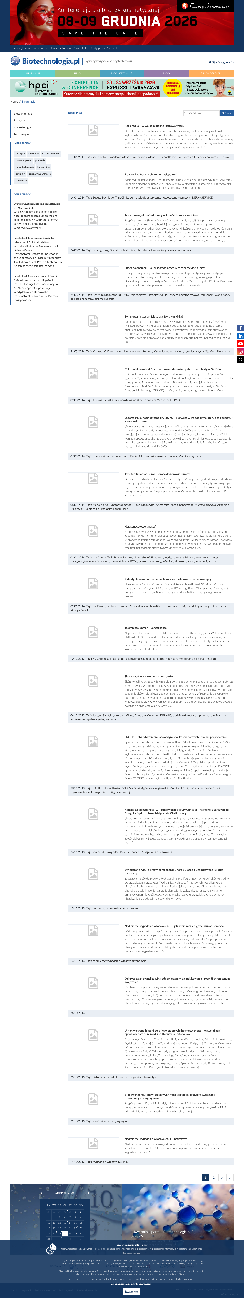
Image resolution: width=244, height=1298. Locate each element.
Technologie (21, 134)
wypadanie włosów (119, 157)
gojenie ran (202, 557)
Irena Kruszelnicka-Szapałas (122, 788)
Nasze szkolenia (61, 48)
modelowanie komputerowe (134, 351)
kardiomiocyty (160, 250)
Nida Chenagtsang (182, 505)
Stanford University (217, 351)
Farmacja (19, 120)
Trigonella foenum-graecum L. (177, 157)
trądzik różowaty (183, 715)
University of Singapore (148, 557)
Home (14, 101)
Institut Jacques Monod (179, 557)
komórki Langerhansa (130, 658)
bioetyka (20, 154)
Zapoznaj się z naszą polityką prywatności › (131, 1284)
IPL (166, 295)
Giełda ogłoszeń (211, 73)
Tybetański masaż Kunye (124, 505)
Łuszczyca (171, 606)
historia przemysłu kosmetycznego (114, 1077)
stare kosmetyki (147, 1077)
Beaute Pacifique (103, 197)
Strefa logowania (222, 62)
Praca (167, 73)
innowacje (33, 154)
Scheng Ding (100, 250)
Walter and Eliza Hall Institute (197, 658)
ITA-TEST (98, 788)
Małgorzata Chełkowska (157, 852)
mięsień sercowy (180, 250)
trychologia (139, 961)
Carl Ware (99, 606)
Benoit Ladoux (123, 557)
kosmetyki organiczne (114, 509)
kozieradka (99, 157)
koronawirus (43, 167)
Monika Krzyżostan (190, 456)
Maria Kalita (100, 505)
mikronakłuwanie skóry (215, 295)
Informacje (32, 73)
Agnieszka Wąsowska (154, 788)
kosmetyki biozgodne (106, 852)
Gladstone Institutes (122, 250)
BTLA (181, 606)
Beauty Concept (130, 852)
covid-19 (20, 174)
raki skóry (172, 658)
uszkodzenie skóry (150, 561)
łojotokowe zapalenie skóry (87, 719)
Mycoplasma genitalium (168, 351)
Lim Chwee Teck (103, 557)
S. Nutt (111, 658)
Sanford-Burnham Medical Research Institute (135, 606)
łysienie (123, 1161)
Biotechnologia (23, 113)
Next (87, 1193)
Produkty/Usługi (122, 73)
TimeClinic (121, 197)
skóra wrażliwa (123, 715)
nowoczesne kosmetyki (176, 197)
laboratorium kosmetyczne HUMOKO (116, 456)
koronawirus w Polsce (40, 174)
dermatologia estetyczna (145, 197)
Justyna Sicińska (103, 400)
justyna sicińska (104, 298)
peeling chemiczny (81, 298)
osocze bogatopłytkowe (185, 295)
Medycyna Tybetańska (155, 505)
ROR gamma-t (79, 610)
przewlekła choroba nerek (122, 908)
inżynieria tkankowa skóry (179, 561)
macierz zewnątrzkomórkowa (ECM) (114, 561)
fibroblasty (143, 250)
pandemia (40, 160)
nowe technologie (25, 167)
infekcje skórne (154, 658)
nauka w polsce (23, 160)
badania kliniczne (50, 154)
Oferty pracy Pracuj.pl (103, 48)
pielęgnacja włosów (145, 157)
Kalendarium (40, 48)
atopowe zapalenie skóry (210, 715)
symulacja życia (194, 351)
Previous (43, 1193)
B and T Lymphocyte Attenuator (206, 606)
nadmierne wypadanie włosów (112, 961)
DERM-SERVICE (202, 197)
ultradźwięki (155, 295)
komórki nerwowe (104, 1121)
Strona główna (21, 48)
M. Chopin (99, 658)
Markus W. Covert (104, 351)
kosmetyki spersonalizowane (159, 456)
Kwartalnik (80, 48)
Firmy (77, 73)
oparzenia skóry (206, 561)
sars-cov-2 (21, 181)
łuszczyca (98, 908)
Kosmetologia (22, 127)
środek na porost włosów (213, 157)
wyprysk (111, 719)
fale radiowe (138, 295)
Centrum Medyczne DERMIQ (111, 295)
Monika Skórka (179, 788)
